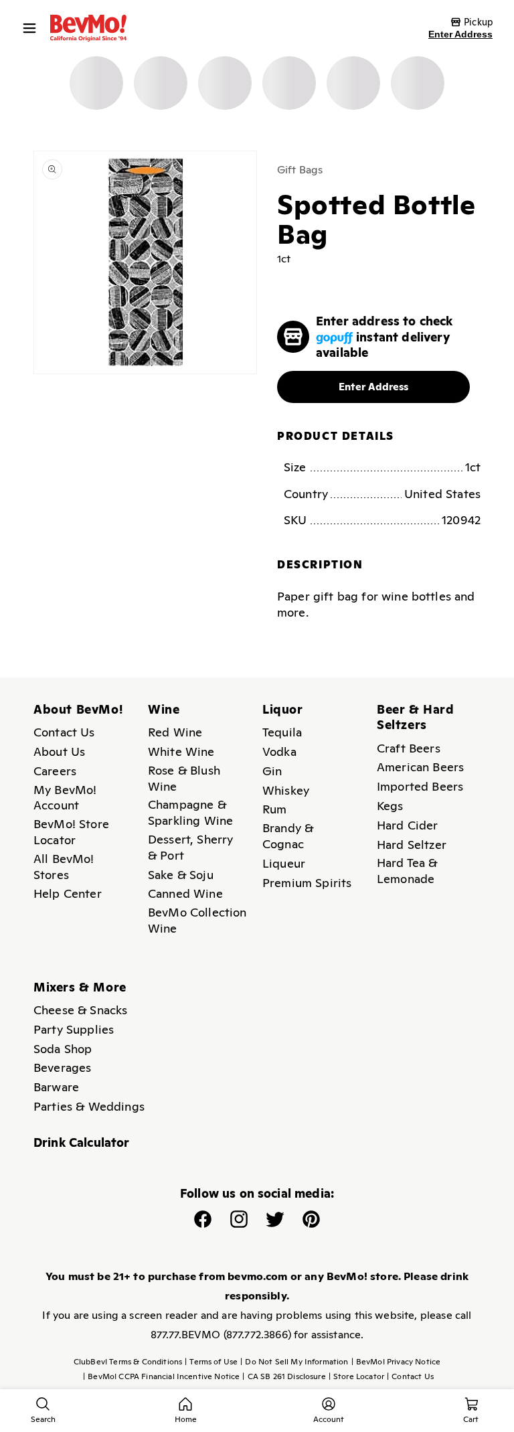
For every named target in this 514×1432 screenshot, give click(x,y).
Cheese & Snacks (80, 1010)
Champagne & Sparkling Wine (190, 812)
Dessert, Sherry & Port (190, 847)
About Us (59, 751)
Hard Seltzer (411, 844)
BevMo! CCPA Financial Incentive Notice (161, 1376)
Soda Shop (62, 1048)
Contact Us (64, 732)
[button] (32, 28)
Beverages (62, 1067)
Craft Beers (408, 748)
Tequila (282, 732)
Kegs (390, 805)
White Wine (181, 751)
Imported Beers (420, 786)
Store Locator (356, 1376)
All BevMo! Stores (63, 866)
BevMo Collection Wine (197, 920)
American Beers (420, 767)
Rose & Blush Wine (184, 778)
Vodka (279, 751)
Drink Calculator (81, 1142)
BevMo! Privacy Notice (396, 1361)
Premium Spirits (306, 882)
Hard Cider (407, 825)
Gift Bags (300, 170)
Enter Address (460, 34)
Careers (54, 771)
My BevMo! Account (64, 797)
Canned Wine (185, 893)
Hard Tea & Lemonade (407, 870)
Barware (56, 1087)
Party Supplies (73, 1029)
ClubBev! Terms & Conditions (128, 1361)
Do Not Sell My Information (294, 1361)
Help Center (67, 893)
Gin (272, 771)
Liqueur (283, 863)
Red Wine (175, 732)
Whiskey (285, 790)
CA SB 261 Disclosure (283, 1376)
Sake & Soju (180, 874)
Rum (274, 809)
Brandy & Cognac (287, 836)
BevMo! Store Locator (71, 832)
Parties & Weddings (89, 1106)
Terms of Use (211, 1361)
